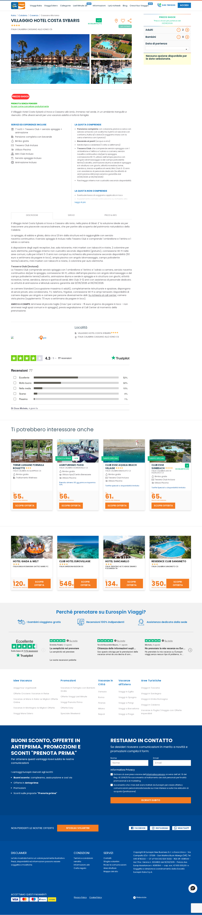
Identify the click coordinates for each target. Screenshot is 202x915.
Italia (13, 15)
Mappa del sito (111, 871)
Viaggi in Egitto (126, 691)
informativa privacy (155, 774)
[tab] (32, 215)
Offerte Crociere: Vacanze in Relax (31, 693)
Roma (101, 697)
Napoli (101, 714)
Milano (101, 708)
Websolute (141, 897)
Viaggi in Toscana (150, 687)
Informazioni (99, 5)
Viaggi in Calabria (150, 704)
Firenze (101, 702)
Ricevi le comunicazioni (115, 864)
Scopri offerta (24, 505)
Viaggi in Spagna (127, 697)
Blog (125, 5)
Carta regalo (80, 868)
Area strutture (110, 868)
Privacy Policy (80, 897)
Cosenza (34, 15)
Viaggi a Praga (126, 714)
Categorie (65, 5)
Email (156, 758)
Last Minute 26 (80, 5)
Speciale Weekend (70, 713)
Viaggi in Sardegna (151, 693)
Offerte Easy (67, 707)
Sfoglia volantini (111, 861)
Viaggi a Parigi (126, 702)
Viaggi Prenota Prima (71, 702)
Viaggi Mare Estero (23, 713)
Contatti (107, 858)
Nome (113, 758)
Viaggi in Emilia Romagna (154, 699)
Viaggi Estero (51, 5)
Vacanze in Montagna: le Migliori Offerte (34, 707)
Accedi (184, 5)
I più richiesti (114, 5)
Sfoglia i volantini (77, 828)
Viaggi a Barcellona (129, 708)
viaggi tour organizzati (24, 687)
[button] (192, 888)
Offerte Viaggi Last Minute (74, 696)
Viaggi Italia (36, 5)
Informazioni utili (82, 864)
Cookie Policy (95, 897)
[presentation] (32, 215)
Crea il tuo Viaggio (139, 5)
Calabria (22, 15)
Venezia (102, 691)
